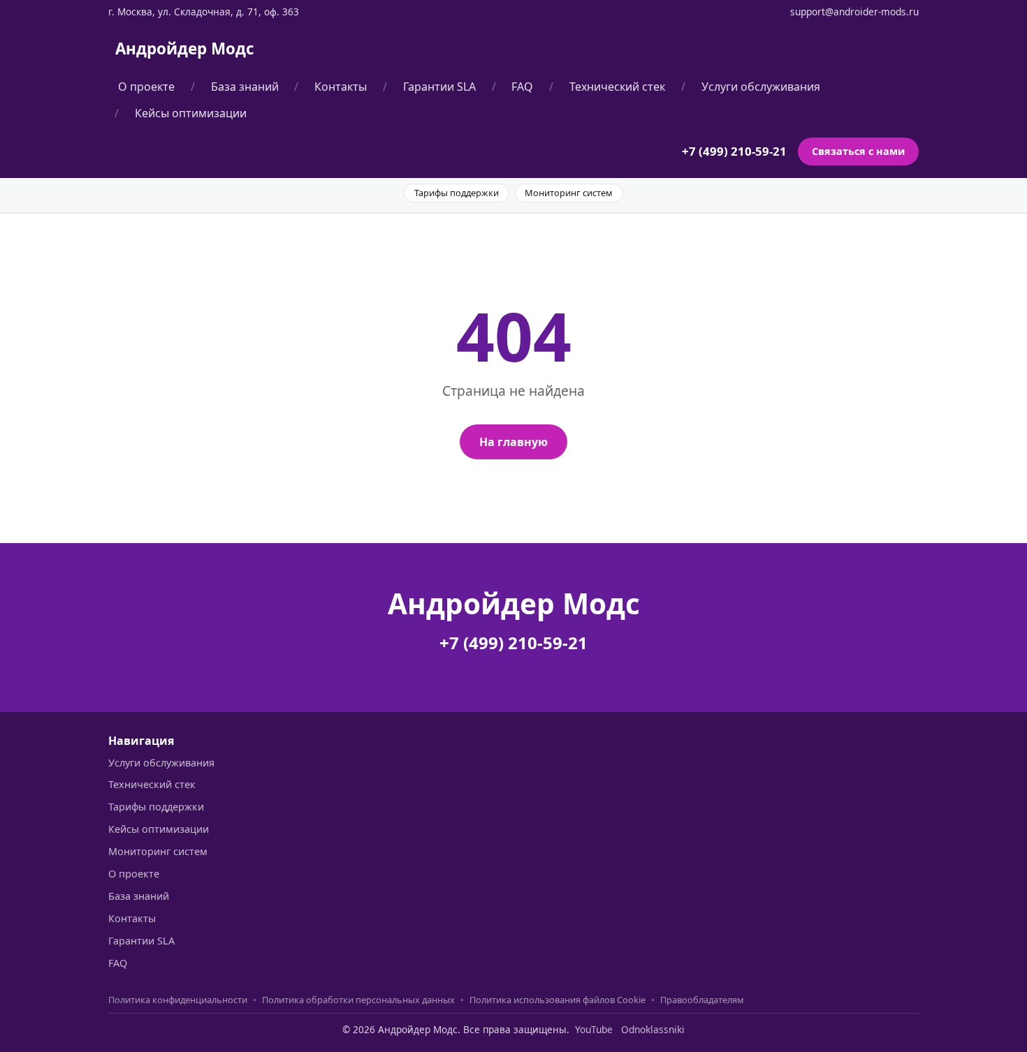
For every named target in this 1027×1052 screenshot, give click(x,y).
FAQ (522, 86)
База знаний (245, 86)
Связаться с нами (858, 151)
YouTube (594, 1029)
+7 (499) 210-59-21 (734, 152)
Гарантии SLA (439, 86)
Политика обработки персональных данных (358, 999)
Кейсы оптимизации (191, 113)
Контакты (340, 86)
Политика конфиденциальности (177, 999)
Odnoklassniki (653, 1029)
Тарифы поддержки (456, 192)
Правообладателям (702, 999)
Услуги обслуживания (760, 86)
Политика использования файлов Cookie (557, 999)
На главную (513, 442)
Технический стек (617, 86)
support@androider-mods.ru (854, 11)
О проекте (146, 86)
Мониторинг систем (569, 192)
